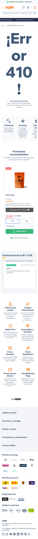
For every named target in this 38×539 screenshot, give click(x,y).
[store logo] (10, 7)
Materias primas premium (20, 20)
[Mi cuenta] (28, 7)
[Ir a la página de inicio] (4, 25)
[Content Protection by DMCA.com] (16, 399)
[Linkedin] (18, 534)
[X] (29, 534)
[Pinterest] (25, 534)
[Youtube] (10, 534)
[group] (10, 201)
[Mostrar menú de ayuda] (23, 7)
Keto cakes (10, 195)
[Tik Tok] (7, 534)
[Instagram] (3, 534)
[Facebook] (21, 534)
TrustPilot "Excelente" (20, 2)
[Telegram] (14, 534)
